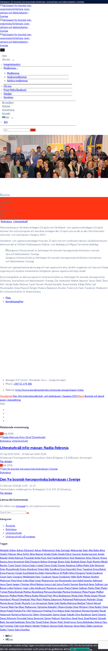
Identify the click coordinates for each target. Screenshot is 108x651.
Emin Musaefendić (10, 569)
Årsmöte (10, 525)
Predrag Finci (50, 610)
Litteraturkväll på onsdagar (20, 536)
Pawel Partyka (14, 610)
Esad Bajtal (29, 573)
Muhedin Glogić (95, 599)
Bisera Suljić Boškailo (69, 561)
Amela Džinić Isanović (69, 554)
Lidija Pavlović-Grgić (18, 588)
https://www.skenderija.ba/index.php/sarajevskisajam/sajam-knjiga (49, 390)
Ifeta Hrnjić (17, 580)
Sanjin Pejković (52, 618)
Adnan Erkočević (25, 550)
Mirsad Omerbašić (21, 599)
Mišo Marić (36, 599)
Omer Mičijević (80, 607)
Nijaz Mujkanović (28, 607)
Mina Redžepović (62, 595)
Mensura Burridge (53, 592)
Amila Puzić (40, 558)
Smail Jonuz (70, 622)
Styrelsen (8, 97)
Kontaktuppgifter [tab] (14, 301)
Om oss (6, 59)
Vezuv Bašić (80, 626)
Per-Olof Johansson (32, 610)
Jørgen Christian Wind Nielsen (29, 584)
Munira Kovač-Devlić (11, 603)
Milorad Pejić (46, 595)
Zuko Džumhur (22, 629)
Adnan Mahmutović (44, 550)
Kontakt (6, 113)
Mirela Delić (77, 595)
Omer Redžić (95, 607)
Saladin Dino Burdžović (79, 614)
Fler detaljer (6, 461)
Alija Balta (94, 550)
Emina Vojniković (29, 569)
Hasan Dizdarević (61, 576)
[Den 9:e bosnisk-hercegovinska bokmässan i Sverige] (29, 469)
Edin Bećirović (97, 565)
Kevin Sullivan (96, 584)
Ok (72, 649)
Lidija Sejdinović (37, 588)
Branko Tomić (7, 565)
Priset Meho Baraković (15, 89)
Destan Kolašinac (67, 565)
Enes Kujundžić (69, 569)
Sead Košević (91, 618)
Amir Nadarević (78, 558)
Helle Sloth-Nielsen (81, 576)
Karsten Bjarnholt (80, 584)
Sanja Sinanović (35, 618)
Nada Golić (54, 603)
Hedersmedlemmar (17, 77)
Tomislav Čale (11, 626)
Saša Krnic (66, 618)
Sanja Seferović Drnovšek (13, 618)
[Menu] (13, 60)
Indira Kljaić (29, 580)
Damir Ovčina (22, 565)
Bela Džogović (32, 561)
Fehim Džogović (77, 573)
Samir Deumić (99, 614)
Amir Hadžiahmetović (58, 558)
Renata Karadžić (91, 610)
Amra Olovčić (93, 558)
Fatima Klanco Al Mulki (57, 573)
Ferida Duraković (94, 573)
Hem (4, 55)
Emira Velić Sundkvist (49, 569)
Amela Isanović (89, 554)
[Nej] (91, 649)
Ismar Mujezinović (45, 580)
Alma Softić (23, 554)
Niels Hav (14, 607)
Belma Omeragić (49, 561)
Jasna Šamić (6, 584)
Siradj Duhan (43, 622)
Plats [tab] (8, 297)
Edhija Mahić (83, 565)
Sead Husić (78, 618)
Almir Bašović (37, 554)
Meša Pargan (89, 592)
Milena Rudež (31, 595)
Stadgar (8, 93)
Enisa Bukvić (99, 569)
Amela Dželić (51, 554)
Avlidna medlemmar (17, 80)
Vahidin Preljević (41, 626)
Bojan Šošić (86, 561)
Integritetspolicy (12, 64)
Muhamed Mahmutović (74, 599)
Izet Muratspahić (63, 580)
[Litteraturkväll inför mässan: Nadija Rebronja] (23, 437)
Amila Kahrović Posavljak (21, 558)
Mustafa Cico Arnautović (35, 603)
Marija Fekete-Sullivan (76, 588)
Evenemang (8, 109)
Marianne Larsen (55, 588)
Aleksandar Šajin (80, 550)
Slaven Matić (57, 622)
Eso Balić (40, 573)
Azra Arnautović (16, 561)
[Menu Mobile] (2, 50)
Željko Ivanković (94, 626)
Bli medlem (8, 102)
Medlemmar (10, 68)
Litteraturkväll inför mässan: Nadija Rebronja (34, 447)
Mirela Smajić (91, 595)
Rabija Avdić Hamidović (70, 610)
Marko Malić (94, 588)
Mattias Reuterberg (33, 592)
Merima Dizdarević (72, 592)
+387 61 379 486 (22, 384)
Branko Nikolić (100, 561)
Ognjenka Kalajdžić (47, 607)
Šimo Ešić (31, 622)
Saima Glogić (60, 614)
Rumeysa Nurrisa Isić (22, 614)
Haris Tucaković (43, 576)
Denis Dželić (51, 565)
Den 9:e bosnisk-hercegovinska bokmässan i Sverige (40, 479)
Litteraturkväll (20, 221)
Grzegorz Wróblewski (24, 576)
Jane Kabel (78, 580)
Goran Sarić (6, 576)
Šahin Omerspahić (43, 614)
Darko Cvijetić (37, 565)
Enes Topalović (85, 569)
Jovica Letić (51, 584)
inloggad (20, 506)
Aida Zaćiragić (63, 550)
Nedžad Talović (85, 603)
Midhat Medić (17, 595)
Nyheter (6, 106)
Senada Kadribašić (16, 622)
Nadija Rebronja (68, 603)
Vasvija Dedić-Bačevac (62, 626)
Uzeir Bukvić (25, 626)
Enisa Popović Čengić (11, 573)
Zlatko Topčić (7, 629)
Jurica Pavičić (64, 584)
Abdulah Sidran (8, 550)
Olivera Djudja (65, 607)
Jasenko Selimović (93, 580)
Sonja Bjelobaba (85, 622)
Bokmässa (6, 221)
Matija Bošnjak (15, 592)
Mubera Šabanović (52, 599)
